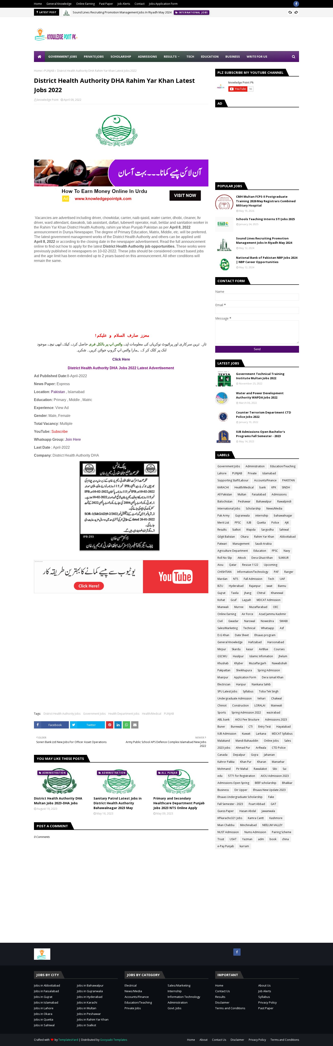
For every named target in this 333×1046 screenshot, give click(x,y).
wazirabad (273, 712)
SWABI (284, 621)
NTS (235, 579)
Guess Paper (225, 811)
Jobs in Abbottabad (47, 985)
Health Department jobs (123, 714)
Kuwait (246, 734)
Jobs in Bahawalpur (90, 985)
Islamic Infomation (261, 656)
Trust (220, 839)
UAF (282, 579)
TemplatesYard (68, 1040)
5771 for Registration (241, 776)
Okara (245, 537)
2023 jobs (223, 748)
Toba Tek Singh (268, 691)
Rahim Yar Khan (264, 537)
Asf (282, 628)
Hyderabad (236, 586)
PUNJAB (49, 71)
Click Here (121, 359)
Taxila (235, 593)
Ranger (288, 572)
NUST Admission (228, 832)
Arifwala (261, 748)
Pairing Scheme (281, 832)
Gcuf (233, 600)
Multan (242, 494)
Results (222, 530)
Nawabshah (279, 663)
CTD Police (279, 748)
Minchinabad (248, 825)
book (273, 839)
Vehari (261, 698)
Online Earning (85, 4)
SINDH (286, 487)
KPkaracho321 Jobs (229, 818)
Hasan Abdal (247, 811)
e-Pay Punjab (225, 846)
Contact (140, 4)
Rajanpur (255, 586)
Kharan (261, 762)
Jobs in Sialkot (86, 1025)
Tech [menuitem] (190, 56)
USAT (233, 839)
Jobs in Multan (86, 1008)
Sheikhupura (244, 670)
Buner (221, 727)
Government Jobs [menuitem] (62, 56)
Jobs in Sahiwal (44, 1025)
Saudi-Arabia (263, 544)
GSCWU (222, 656)
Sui (284, 769)
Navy (287, 551)
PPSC (238, 522)
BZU (220, 586)
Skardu (236, 649)
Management (241, 544)
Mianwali (223, 607)
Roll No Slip (224, 558)
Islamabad (269, 473)
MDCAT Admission (268, 600)
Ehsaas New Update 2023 (269, 790)
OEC (275, 607)
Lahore (222, 473)
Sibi (275, 769)
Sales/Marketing (227, 628)
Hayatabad (283, 727)
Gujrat (221, 593)
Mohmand (224, 769)
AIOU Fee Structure (247, 719)
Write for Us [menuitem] (257, 56)
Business (223, 790)
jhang (247, 593)
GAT (273, 804)
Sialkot (236, 530)
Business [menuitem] (232, 56)
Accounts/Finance (265, 480)
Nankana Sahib (261, 684)
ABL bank (223, 719)
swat (269, 586)
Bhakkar (287, 783)
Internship (175, 991)
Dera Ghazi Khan (262, 558)
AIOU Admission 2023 (275, 776)
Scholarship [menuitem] (121, 56)
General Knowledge (59, 4)
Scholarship (253, 508)
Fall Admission (253, 579)
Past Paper (106, 4)
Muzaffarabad (258, 607)
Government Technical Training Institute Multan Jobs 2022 (260, 376)
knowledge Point (47, 100)
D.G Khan (223, 635)
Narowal (249, 621)
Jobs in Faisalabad (46, 991)
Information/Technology (252, 572)
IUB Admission (226, 734)
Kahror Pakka (225, 762)
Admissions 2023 (276, 719)
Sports (221, 712)
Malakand (223, 741)
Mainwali (276, 705)
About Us (264, 985)
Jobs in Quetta (43, 1019)
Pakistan (58, 392)
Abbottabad (288, 537)
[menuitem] (39, 56)
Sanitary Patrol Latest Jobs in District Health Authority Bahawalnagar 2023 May (118, 803)
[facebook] (296, 4)
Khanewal (277, 593)
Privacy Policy (267, 1002)
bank (262, 487)
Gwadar (233, 621)
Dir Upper (240, 790)
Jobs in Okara (43, 1014)
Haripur (241, 684)
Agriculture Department (232, 551)
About (204, 1040)
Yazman (247, 839)
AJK (287, 522)
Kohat (221, 600)
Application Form (245, 677)
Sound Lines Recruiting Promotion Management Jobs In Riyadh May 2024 (122, 12)
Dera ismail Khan (272, 677)
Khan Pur (245, 762)
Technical (249, 628)
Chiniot (222, 705)
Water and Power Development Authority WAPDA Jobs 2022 (260, 395)
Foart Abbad (257, 804)
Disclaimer (222, 1002)
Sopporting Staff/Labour (233, 480)
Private (252, 473)
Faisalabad (259, 494)
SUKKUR (283, 558)
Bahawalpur (264, 501)
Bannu (282, 586)
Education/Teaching (282, 466)
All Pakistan (224, 494)
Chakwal (276, 698)
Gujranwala (242, 515)
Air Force (247, 614)
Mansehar (278, 762)
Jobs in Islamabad (46, 1002)
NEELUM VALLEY (272, 825)
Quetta (261, 522)
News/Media (274, 508)
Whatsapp (267, 628)
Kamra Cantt (256, 818)
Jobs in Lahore (43, 1008)
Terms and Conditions (230, 1008)
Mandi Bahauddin (247, 741)
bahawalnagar (283, 515)
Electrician (223, 684)
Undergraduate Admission (234, 698)
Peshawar (244, 501)
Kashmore (275, 818)
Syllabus (248, 691)
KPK (273, 487)
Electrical (131, 985)
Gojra (254, 755)
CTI (251, 727)
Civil (220, 621)
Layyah (246, 600)
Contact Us (222, 991)
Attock (242, 558)
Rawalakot (260, 769)
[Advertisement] (216, 34)
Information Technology (184, 997)
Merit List (223, 522)
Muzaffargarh (257, 663)
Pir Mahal (242, 769)
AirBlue (263, 649)
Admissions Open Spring (233, 783)
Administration (255, 466)
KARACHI (223, 487)
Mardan (222, 579)
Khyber (238, 663)
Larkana (261, 734)
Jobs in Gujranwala (90, 991)
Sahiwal (284, 530)
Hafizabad (255, 642)
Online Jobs (271, 741)
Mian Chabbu (225, 825)
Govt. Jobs (174, 1008)
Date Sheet (242, 635)
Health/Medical (151, 714)
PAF (276, 572)
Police (275, 522)
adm (261, 839)
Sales (287, 741)
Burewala (237, 727)
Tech (271, 579)
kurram (244, 846)
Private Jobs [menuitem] (94, 56)
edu (219, 776)
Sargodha (267, 530)
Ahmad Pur (243, 748)
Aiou (220, 565)
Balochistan (224, 501)
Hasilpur (238, 656)
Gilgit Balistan (226, 537)
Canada (222, 755)
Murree (239, 607)
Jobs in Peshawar (89, 1014)
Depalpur (239, 755)
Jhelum (283, 656)
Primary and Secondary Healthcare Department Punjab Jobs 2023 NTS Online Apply (179, 803)
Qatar (232, 565)
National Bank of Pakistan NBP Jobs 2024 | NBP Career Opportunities (266, 260)
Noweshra (267, 621)
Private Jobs (133, 1008)
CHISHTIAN (224, 572)
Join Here (73, 439)
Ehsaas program (264, 635)
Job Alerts (124, 4)
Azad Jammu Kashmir (272, 614)
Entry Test (264, 727)
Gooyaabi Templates (113, 1040)
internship (261, 515)
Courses (279, 649)
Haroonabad (275, 642)
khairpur (222, 677)
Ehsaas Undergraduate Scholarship (240, 797)
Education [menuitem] (210, 56)
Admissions (279, 494)
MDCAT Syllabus (282, 734)
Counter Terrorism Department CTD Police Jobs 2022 (263, 414)
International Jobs (228, 508)
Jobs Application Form (163, 4)
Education (259, 551)
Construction (240, 705)
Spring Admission (269, 670)
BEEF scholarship (265, 783)
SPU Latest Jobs (227, 691)
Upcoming (270, 565)
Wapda (251, 530)
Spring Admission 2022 (246, 712)
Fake (271, 797)
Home (38, 4)
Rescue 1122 (250, 565)
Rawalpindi (284, 501)
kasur (249, 649)
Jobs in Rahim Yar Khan (93, 1019)
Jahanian (269, 755)
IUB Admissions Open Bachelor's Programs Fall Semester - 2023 (260, 434)
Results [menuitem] (170, 56)
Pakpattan (223, 670)
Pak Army (223, 515)
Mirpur (221, 649)
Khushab (223, 663)
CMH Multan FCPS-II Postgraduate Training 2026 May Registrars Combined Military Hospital (266, 200)
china (285, 839)
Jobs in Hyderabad (89, 997)
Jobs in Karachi (87, 1002)
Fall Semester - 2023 (230, 804)
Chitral (261, 593)
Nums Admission (255, 832)
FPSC (275, 551)
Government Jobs (94, 714)
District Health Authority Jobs (61, 714)
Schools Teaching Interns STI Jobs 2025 (265, 219)
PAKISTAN (288, 480)
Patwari (222, 544)
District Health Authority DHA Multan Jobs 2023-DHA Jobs (58, 800)
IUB (249, 522)
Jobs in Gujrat (43, 997)
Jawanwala (268, 811)
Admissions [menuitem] (147, 56)
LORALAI (259, 705)
